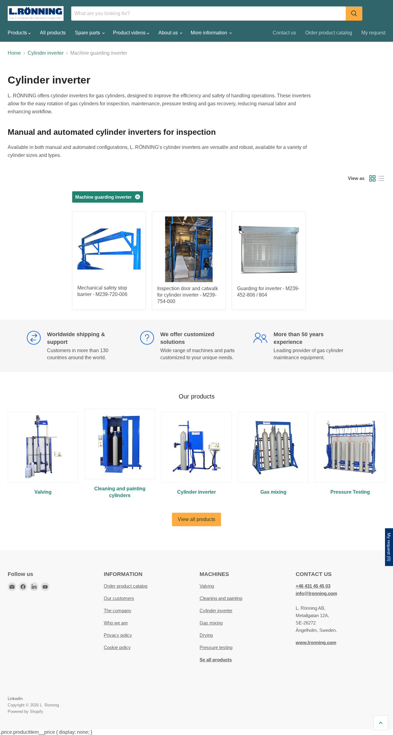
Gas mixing (211, 622)
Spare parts (88, 32)
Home (14, 53)
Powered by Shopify (25, 711)
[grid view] (372, 178)
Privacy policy (118, 635)
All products (53, 32)
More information (209, 32)
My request (373, 32)
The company (117, 610)
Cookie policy (117, 647)
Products (18, 32)
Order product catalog (328, 32)
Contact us (284, 32)
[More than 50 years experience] (310, 346)
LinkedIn (15, 698)
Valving (207, 586)
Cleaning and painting (221, 598)
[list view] (381, 178)
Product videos (130, 32)
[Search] (354, 13)
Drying (206, 635)
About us (168, 32)
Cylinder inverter (46, 53)
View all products (196, 519)
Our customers (119, 598)
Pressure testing (216, 647)
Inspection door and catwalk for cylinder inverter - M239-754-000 (187, 295)
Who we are (116, 622)
